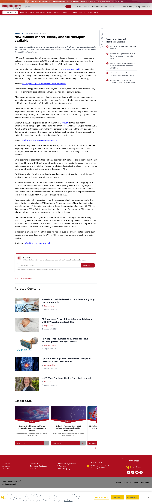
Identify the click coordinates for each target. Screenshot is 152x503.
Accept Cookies (132, 497)
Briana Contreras (50, 345)
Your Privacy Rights (64, 468)
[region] (76, 497)
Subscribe (86, 265)
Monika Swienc (49, 382)
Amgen (65, 123)
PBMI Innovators (40, 12)
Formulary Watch (26, 278)
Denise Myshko (49, 365)
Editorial (5, 468)
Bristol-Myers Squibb (72, 69)
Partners (104, 7)
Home (118, 482)
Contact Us (34, 463)
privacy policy (56, 269)
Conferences (95, 7)
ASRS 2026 (82, 12)
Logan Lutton (48, 326)
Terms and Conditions (38, 466)
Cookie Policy (68, 501)
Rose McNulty (49, 306)
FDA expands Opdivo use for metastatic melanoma (44, 83)
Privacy (33, 468)
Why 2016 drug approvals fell (37, 243)
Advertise (6, 466)
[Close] (148, 497)
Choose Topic (8, 12)
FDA (16, 278)
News (79, 7)
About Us (6, 463)
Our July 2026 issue (92, 12)
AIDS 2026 (31, 12)
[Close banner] (149, 2)
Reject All (117, 497)
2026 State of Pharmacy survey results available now (62, 12)
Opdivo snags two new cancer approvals (39, 140)
